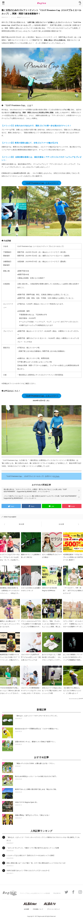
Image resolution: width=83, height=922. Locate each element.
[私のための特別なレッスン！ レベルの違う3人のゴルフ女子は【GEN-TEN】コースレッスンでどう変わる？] (7, 780)
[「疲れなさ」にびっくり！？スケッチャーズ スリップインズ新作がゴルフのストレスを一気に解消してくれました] (7, 720)
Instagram (79, 892)
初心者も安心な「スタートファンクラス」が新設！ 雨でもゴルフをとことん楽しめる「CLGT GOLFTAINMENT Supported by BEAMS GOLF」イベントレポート (35, 490)
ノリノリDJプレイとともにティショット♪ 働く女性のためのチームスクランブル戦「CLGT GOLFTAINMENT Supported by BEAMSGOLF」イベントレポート (40, 497)
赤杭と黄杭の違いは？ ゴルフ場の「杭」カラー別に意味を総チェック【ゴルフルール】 (36, 863)
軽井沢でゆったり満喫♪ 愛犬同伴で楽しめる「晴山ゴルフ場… (36, 789)
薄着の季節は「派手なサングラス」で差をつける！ (32, 815)
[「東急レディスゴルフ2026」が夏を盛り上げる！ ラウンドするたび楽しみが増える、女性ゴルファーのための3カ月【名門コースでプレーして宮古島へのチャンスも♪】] (7, 767)
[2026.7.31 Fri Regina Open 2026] (7, 806)
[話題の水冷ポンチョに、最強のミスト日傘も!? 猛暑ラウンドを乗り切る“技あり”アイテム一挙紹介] (7, 745)
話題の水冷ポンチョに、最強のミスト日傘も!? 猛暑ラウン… (35, 742)
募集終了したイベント (23, 17)
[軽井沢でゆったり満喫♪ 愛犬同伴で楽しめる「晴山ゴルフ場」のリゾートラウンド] (7, 793)
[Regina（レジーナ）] (41, 3)
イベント (13, 17)
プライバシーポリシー (53, 909)
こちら (57, 476)
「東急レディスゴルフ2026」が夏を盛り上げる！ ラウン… (35, 763)
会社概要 (26, 909)
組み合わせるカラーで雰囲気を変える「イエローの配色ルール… (37, 729)
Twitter (65, 892)
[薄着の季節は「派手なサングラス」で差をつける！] (7, 819)
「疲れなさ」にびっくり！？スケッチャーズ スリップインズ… (36, 716)
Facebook (72, 892)
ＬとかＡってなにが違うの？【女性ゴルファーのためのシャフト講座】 (30, 855)
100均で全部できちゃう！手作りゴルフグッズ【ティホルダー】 (28, 870)
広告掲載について (38, 909)
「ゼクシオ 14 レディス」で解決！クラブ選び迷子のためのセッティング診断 (32, 848)
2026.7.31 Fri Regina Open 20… (26, 802)
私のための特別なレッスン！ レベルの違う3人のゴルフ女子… (36, 776)
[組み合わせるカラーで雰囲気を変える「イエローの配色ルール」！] (7, 732)
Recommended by (73, 698)
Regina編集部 (12, 517)
